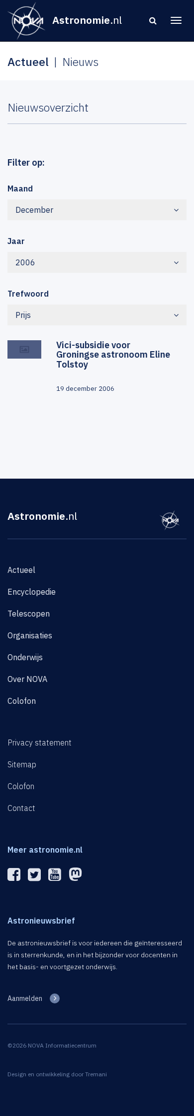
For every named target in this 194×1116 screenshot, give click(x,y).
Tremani (96, 1074)
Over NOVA (27, 679)
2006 (25, 262)
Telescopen (28, 614)
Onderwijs (25, 657)
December (34, 210)
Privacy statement (39, 742)
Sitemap (21, 764)
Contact (21, 808)
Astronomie (42, 516)
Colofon (21, 701)
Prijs (23, 315)
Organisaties (29, 635)
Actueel (21, 570)
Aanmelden (24, 998)
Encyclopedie (31, 592)
